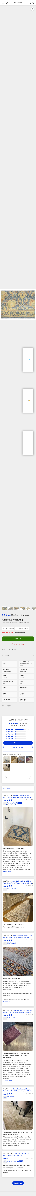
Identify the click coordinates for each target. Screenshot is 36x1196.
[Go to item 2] (10, 608)
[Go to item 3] (16, 608)
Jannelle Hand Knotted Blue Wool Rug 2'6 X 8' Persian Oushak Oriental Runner (17, 883)
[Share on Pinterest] (12, 649)
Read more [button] (7, 871)
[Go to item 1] (4, 608)
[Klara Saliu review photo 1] (18, 1115)
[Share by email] (15, 649)
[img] (7, 800)
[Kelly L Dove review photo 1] (18, 907)
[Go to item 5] (28, 608)
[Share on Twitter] (9, 649)
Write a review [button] (18, 743)
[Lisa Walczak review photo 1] (18, 961)
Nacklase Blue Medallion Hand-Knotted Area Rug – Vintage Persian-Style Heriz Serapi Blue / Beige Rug (17, 797)
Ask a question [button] (18, 747)
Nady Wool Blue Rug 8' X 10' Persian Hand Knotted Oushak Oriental (17, 936)
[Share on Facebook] (7, 649)
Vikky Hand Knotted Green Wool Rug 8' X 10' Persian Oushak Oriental (17, 1090)
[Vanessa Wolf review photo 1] (18, 826)
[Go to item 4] (22, 608)
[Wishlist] (6, 3)
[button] (6, 615)
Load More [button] (18, 1183)
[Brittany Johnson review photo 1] (18, 1036)
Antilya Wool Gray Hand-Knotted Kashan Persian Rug (16, 1155)
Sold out (18, 638)
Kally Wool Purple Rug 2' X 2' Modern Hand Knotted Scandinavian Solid (17, 1011)
